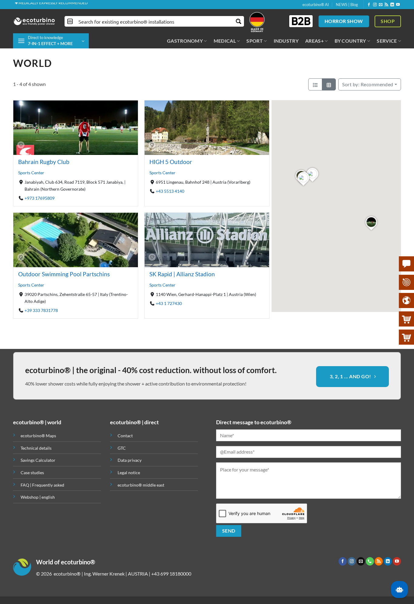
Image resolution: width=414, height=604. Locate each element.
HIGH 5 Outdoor (170, 161)
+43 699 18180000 (171, 573)
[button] (51, 40)
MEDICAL (225, 41)
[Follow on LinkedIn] (392, 5)
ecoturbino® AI (315, 4)
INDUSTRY (286, 41)
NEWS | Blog (347, 4)
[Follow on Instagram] (375, 5)
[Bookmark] (21, 145)
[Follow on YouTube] (398, 5)
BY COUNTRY (350, 41)
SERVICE (387, 41)
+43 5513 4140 (170, 191)
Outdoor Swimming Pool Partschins (64, 274)
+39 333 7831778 (41, 310)
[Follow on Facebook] (369, 5)
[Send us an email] (380, 5)
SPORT (254, 41)
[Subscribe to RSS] (386, 5)
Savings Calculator (38, 460)
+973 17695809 (40, 198)
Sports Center (31, 172)
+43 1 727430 (169, 303)
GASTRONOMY (185, 41)
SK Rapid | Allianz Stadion (182, 274)
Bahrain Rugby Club (43, 161)
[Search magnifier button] (238, 21)
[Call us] (370, 561)
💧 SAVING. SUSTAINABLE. (37, 4)
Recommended (367, 84)
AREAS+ (314, 41)
